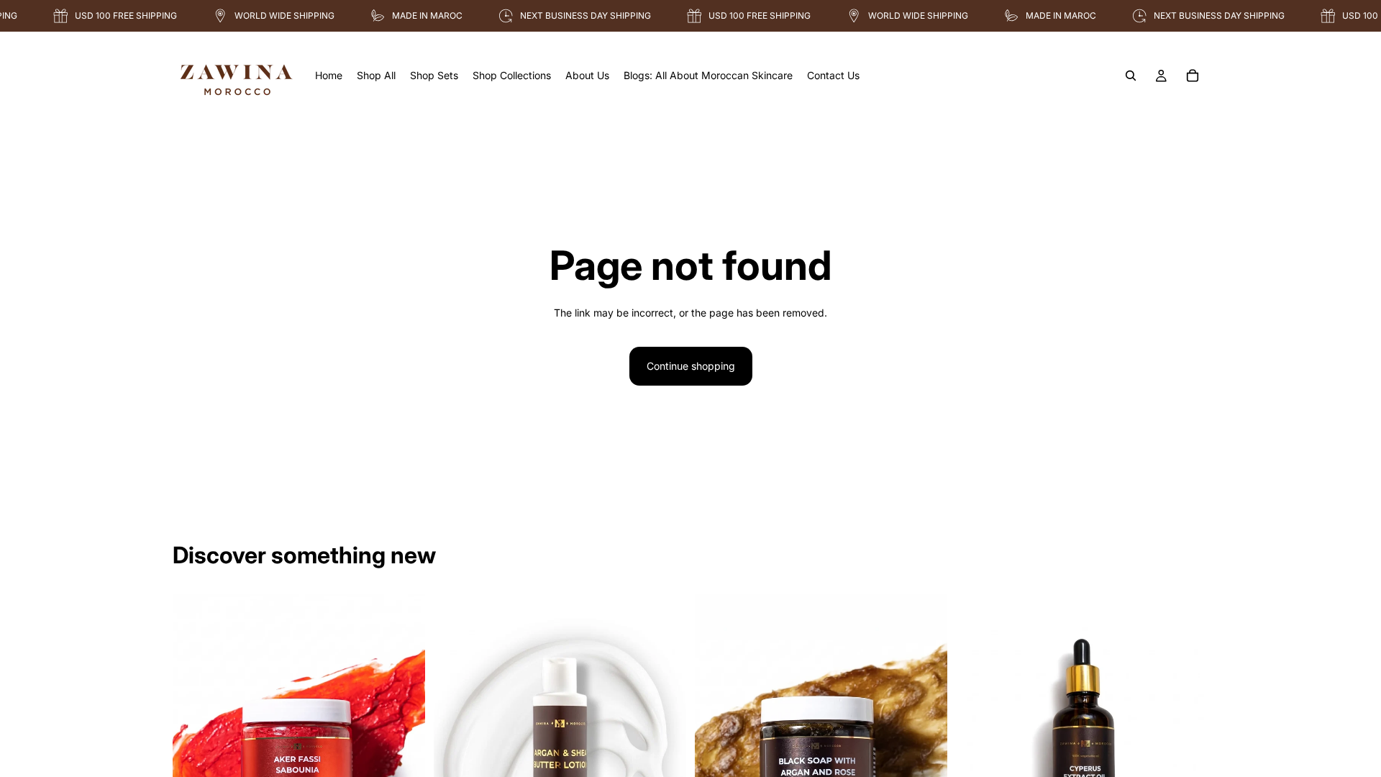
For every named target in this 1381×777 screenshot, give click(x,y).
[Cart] (1192, 75)
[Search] (1131, 75)
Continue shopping (691, 366)
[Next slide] (403, 752)
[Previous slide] (194, 752)
